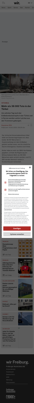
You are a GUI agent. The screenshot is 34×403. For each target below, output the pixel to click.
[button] (17, 194)
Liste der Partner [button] (8, 209)
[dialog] (17, 201)
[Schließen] (30, 167)
